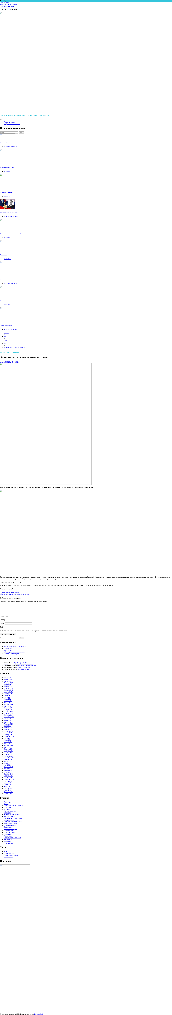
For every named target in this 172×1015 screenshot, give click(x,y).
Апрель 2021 (8, 788)
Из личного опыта (10, 811)
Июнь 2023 (8, 742)
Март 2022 (7, 768)
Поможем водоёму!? (24, 669)
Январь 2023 (8, 751)
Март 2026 (7, 685)
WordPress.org (8, 857)
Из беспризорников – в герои (7, 167)
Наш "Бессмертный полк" (13, 822)
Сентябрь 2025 (9, 695)
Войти (6, 851)
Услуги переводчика (20, 662)
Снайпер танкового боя (6, 325)
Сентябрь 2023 (9, 736)
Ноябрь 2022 (8, 754)
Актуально (7, 802)
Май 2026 (7, 681)
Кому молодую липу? (7, 6)
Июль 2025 (7, 699)
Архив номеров (9, 122)
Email (2, 623)
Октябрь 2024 (8, 715)
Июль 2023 (7, 740)
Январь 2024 (8, 729)
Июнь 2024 (8, 720)
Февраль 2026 (8, 686)
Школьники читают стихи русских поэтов (14, 594)
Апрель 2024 (8, 724)
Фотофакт (15, 352)
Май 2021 (7, 786)
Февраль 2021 (8, 792)
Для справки (8, 807)
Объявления (8, 827)
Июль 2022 (7, 761)
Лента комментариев (11, 855)
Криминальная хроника (12, 814)
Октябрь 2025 (8, 693)
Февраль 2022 (8, 770)
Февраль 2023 (8, 749)
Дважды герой (3, 254)
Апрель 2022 (8, 767)
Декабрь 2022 (8, 752)
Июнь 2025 (8, 701)
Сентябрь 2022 (9, 758)
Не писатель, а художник (6, 192)
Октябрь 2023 (8, 735)
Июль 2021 (7, 783)
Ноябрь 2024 (8, 713)
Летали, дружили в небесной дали (8, 212)
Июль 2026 (7, 677)
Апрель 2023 (8, 745)
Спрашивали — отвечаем (12, 838)
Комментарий (5, 616)
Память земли (3, 300)
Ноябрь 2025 (8, 692)
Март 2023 (7, 747)
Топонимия (8, 839)
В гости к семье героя (11, 654)
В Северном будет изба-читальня (15, 646)
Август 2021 (8, 781)
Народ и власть (9, 820)
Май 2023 (7, 743)
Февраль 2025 (8, 708)
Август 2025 (8, 697)
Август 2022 (8, 760)
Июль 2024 (7, 718)
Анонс (6, 804)
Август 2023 (8, 738)
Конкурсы (7, 813)
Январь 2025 (8, 710)
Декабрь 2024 (8, 711)
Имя (2, 620)
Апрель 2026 (8, 683)
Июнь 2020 (8, 793)
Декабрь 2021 (8, 774)
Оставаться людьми (10, 829)
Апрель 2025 (8, 704)
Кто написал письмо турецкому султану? (10, 233)
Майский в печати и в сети (9, 4)
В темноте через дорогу (24, 667)
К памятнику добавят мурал (9, 592)
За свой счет (8, 809)
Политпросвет (9, 830)
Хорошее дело (9, 843)
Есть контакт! (4, 2)
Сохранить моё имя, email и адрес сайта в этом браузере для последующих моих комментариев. (34, 631)
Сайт (1, 627)
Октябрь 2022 (8, 756)
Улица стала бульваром (6, 142)
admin (2, 362)
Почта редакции (9, 832)
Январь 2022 (8, 772)
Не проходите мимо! (11, 823)
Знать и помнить (9, 650)
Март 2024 (7, 726)
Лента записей (9, 853)
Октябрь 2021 (8, 777)
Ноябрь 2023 (8, 733)
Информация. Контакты (12, 124)
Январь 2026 (8, 688)
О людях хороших (10, 825)
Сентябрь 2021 (9, 779)
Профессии (8, 836)
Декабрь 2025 (8, 690)
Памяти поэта (8, 648)
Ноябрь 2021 (8, 776)
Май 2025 (7, 702)
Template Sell (38, 1014)
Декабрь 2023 (8, 731)
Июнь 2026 (8, 679)
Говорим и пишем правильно (14, 805)
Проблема (7, 834)
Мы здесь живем (5, 352)
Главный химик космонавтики (7, 279)
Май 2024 (7, 722)
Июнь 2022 (8, 763)
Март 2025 (7, 706)
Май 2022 (7, 765)
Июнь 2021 (8, 785)
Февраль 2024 (8, 727)
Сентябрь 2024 (9, 717)
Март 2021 (7, 790)
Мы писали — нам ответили (13, 818)
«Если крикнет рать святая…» (14, 652)
